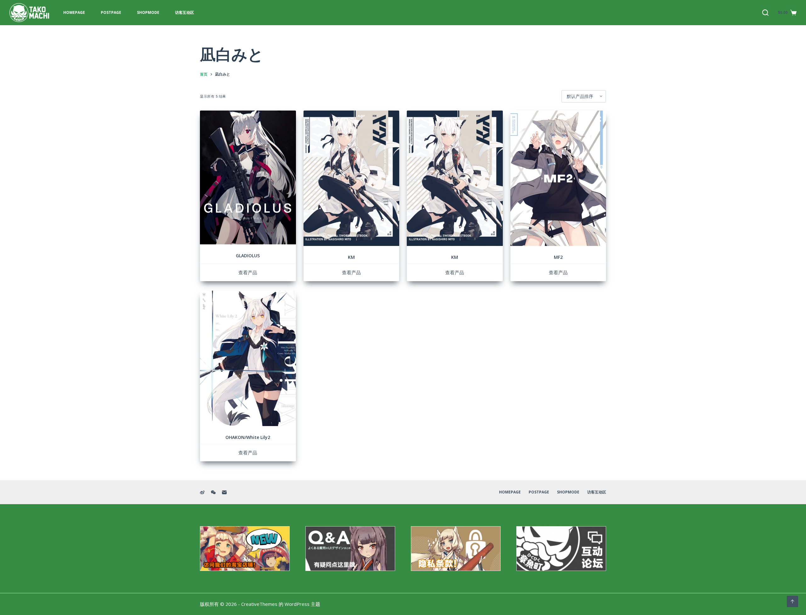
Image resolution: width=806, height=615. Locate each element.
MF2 (558, 257)
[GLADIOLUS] (248, 177)
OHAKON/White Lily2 (247, 437)
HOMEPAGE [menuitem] (74, 12)
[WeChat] (213, 492)
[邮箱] (224, 492)
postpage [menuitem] (111, 12)
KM (351, 257)
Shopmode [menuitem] (148, 12)
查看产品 (247, 272)
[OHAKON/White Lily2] (248, 358)
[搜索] (765, 12)
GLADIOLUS (248, 256)
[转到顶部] (792, 601)
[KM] (352, 178)
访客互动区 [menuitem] (184, 12)
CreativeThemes (259, 604)
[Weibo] (202, 492)
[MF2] (558, 178)
